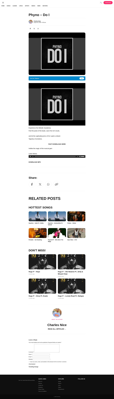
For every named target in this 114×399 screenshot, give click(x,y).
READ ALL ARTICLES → (57, 329)
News (38, 5)
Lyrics (21, 5)
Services (40, 383)
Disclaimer (40, 387)
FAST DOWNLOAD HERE (57, 144)
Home (2, 5)
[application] (57, 156)
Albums (15, 5)
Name (30, 354)
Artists (27, 5)
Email (30, 356)
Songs (8, 5)
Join (82, 78)
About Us (40, 381)
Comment (31, 352)
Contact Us (40, 385)
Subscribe (108, 2)
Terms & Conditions (42, 391)
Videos (33, 5)
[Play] (30, 156)
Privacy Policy (41, 389)
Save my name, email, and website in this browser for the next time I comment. (48, 361)
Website (30, 359)
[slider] (83, 156)
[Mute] (80, 156)
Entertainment (61, 389)
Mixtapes (45, 5)
